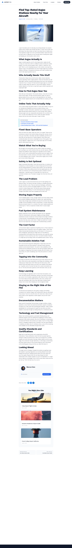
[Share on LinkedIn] (33, 383)
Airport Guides (37, 2)
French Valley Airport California (30, 441)
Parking (59, 2)
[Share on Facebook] (31, 383)
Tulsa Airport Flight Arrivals (29, 406)
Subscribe (67, 2)
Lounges (52, 2)
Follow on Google (55, 546)
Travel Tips (45, 2)
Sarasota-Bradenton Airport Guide (29, 121)
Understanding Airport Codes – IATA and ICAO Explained (34, 125)
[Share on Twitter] (28, 383)
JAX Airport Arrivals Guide (27, 123)
